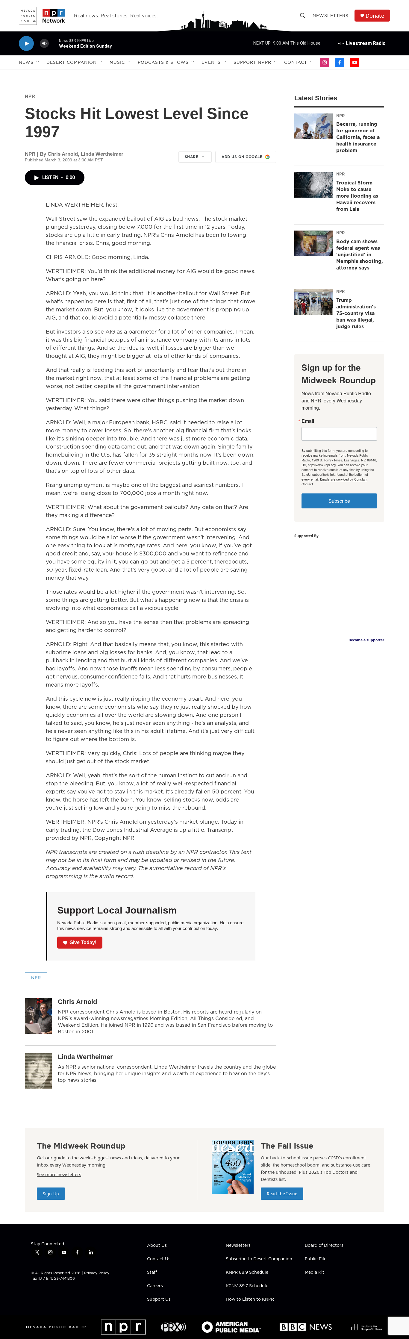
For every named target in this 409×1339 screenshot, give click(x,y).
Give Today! (82, 942)
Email (308, 421)
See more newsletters (59, 1174)
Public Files (316, 1259)
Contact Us (158, 1259)
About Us (157, 1245)
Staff (152, 1272)
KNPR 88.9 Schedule (247, 1272)
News (26, 62)
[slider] (54, 43)
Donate (375, 16)
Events (211, 62)
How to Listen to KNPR (250, 1299)
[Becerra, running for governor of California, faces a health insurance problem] (313, 126)
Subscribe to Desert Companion (259, 1259)
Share (192, 156)
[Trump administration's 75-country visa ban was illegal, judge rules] (313, 302)
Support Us (159, 1299)
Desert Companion (71, 62)
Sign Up (51, 1193)
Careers (155, 1286)
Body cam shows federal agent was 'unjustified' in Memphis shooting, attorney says (359, 254)
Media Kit (314, 1272)
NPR (30, 96)
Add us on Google (242, 156)
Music (117, 62)
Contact (295, 62)
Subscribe (339, 500)
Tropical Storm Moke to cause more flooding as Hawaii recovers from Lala (357, 195)
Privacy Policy (96, 1273)
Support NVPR (252, 62)
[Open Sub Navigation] (38, 62)
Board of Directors (324, 1245)
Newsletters (331, 16)
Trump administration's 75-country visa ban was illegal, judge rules (356, 313)
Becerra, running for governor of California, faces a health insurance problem (358, 137)
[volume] (44, 43)
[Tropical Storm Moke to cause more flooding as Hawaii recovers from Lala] (313, 185)
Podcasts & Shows (163, 62)
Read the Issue (282, 1193)
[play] (26, 43)
